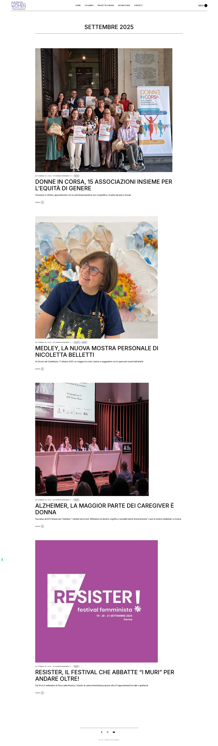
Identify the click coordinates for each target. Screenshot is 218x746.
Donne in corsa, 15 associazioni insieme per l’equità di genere (103, 185)
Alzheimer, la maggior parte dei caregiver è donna (104, 509)
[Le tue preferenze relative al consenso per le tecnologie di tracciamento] (2, 559)
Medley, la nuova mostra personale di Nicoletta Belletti (96, 351)
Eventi (77, 342)
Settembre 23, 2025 (43, 500)
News (76, 176)
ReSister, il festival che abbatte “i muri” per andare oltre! (104, 675)
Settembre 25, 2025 (43, 342)
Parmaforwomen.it (62, 176)
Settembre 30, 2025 (43, 176)
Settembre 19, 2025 (43, 666)
